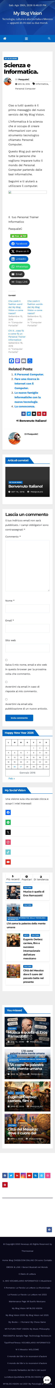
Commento (13, 536)
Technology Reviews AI (40, 1336)
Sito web (10, 640)
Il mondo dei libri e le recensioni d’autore (27, 1356)
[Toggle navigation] (26, 38)
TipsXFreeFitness (12, 1342)
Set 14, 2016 (17, 492)
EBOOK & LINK (13, 1267)
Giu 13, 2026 (17, 1042)
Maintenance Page (17, 1301)
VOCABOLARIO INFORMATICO (35, 1342)
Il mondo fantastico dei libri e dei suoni (27, 1370)
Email (9, 620)
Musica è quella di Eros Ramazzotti (27, 1034)
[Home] (4, 38)
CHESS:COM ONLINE (24, 1260)
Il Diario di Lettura (27, 1274)
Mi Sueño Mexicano (36, 1301)
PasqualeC (23, 79)
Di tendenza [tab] (41, 879)
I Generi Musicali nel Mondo (34, 1267)
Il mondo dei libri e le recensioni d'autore (27, 1363)
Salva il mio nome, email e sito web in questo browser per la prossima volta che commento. (26, 669)
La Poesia (12, 1294)
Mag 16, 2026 (18, 1074)
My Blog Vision (27, 13)
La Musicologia (43, 1288)
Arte (26, 935)
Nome (10, 600)
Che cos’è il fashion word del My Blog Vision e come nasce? (15, 307)
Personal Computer (25, 88)
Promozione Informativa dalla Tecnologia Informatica (27, 918)
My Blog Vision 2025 (15, 1315)
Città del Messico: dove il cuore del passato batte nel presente (23, 1135)
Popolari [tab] (27, 879)
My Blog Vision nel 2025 (37, 1315)
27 (21, 767)
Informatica (42, 84)
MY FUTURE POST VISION (17, 1329)
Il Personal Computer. (29, 374)
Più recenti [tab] (13, 879)
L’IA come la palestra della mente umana (26, 1067)
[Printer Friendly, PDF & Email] (18, 235)
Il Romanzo (9, 1288)
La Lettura (30, 1288)
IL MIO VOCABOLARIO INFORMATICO (20, 1281)
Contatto (48, 1260)
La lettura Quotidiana (14, 1377)
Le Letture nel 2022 (37, 1294)
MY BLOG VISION (34, 1308)
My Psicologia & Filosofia (40, 1384)
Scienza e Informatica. (21, 68)
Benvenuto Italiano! (33, 420)
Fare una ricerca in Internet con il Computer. (27, 383)
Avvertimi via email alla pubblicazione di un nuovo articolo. (26, 706)
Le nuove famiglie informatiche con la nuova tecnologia (28, 397)
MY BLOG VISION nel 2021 (15, 1384)
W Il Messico (22, 1349)
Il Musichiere (45, 1281)
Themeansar (27, 1251)
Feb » (12, 778)
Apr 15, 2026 (17, 1106)
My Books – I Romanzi (19, 1322)
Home (5, 1260)
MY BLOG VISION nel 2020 (37, 1377)
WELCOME (34, 1349)
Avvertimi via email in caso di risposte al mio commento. (22, 689)
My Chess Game (38, 1322)
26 (15, 767)
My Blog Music (11, 58)
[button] (49, 38)
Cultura (27, 887)
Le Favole (22, 1294)
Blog (11, 1260)
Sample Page (22, 1336)
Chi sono (39, 1260)
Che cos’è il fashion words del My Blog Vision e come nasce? (35, 307)
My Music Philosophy (40, 1329)
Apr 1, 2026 (17, 1139)
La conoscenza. (25, 406)
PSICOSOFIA (9, 1336)
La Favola (20, 1288)
